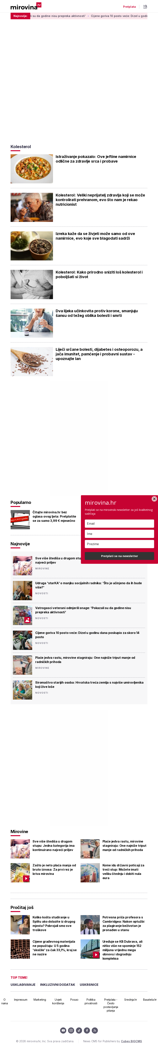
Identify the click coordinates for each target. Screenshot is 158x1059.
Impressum (20, 999)
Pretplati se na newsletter (119, 556)
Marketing (40, 999)
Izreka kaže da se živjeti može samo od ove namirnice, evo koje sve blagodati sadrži (95, 236)
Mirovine (42, 568)
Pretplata (129, 6)
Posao (74, 999)
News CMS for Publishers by (112, 1041)
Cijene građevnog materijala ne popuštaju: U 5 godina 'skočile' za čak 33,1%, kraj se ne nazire (55, 948)
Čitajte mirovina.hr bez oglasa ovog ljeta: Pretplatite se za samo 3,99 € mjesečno (54, 516)
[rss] (95, 1030)
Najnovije (20, 543)
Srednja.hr (130, 999)
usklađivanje (23, 985)
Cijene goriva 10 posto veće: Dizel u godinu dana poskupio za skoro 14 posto (87, 635)
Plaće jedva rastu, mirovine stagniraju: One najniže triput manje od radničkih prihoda (85, 660)
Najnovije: (20, 16)
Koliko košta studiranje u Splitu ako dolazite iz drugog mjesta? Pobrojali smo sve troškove (54, 923)
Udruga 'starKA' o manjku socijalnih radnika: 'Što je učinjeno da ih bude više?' (88, 585)
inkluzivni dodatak (57, 985)
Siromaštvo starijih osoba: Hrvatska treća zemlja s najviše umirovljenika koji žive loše (89, 685)
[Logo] (26, 6)
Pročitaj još (22, 907)
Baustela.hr (150, 999)
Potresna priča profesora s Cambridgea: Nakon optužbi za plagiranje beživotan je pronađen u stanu (123, 923)
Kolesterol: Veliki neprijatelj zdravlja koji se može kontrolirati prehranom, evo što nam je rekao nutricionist (100, 200)
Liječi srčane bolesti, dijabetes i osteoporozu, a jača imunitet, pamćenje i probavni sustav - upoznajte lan (99, 354)
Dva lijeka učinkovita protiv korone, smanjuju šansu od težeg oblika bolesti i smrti (97, 313)
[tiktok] (79, 1030)
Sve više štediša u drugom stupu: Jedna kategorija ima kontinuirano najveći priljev (54, 845)
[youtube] (63, 1030)
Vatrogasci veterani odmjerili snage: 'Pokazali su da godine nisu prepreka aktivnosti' (83, 610)
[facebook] (87, 1030)
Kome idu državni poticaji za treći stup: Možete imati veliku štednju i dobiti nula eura (124, 871)
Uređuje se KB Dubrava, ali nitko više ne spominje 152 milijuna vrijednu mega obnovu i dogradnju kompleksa (122, 950)
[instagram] (71, 1030)
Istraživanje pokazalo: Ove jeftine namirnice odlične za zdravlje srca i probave (96, 159)
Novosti (41, 593)
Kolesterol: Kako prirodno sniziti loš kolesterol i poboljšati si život (99, 274)
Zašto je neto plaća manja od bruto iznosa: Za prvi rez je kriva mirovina (54, 869)
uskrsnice (89, 985)
